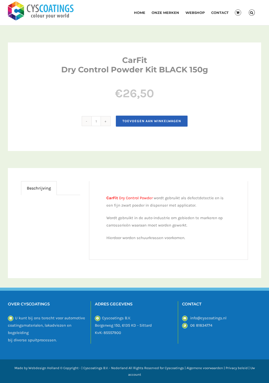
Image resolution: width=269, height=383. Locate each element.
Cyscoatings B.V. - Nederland (105, 368)
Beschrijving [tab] (39, 188)
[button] (252, 12)
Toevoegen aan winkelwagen (151, 121)
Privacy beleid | (238, 368)
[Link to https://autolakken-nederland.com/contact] (10, 318)
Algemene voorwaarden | (206, 368)
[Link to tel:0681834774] (185, 325)
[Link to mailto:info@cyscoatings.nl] (185, 318)
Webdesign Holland (43, 368)
